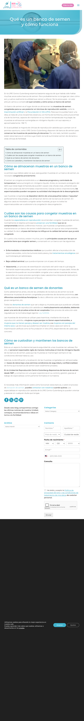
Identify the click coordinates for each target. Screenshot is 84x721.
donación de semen (15, 388)
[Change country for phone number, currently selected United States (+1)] (46, 456)
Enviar (48, 515)
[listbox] (52, 434)
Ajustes (73, 625)
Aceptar (60, 625)
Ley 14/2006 (44, 313)
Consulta (48, 461)
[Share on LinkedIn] (16, 401)
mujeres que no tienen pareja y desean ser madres (27, 323)
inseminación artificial (14, 112)
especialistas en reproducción (27, 220)
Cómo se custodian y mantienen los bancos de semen (28, 161)
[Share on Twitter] (11, 401)
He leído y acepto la (61, 492)
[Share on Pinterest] (21, 401)
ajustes (21, 628)
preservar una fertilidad (47, 223)
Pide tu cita (67, 5)
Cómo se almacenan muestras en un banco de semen (28, 153)
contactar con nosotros (42, 388)
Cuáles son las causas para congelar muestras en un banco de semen (34, 155)
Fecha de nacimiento (54, 440)
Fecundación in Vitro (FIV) (38, 112)
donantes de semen (21, 305)
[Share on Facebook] (6, 401)
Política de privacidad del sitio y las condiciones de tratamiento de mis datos (61, 492)
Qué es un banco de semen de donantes (23, 158)
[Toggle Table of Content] (58, 149)
